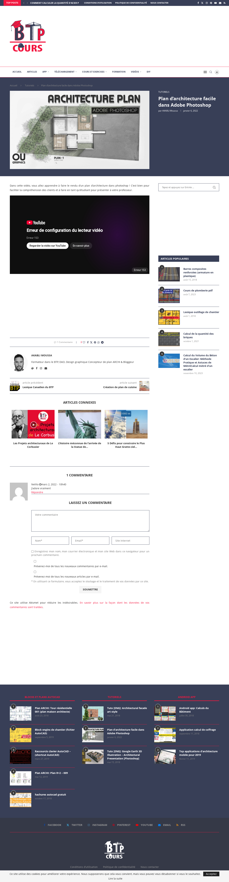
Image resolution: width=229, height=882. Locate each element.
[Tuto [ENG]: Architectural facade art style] (93, 713)
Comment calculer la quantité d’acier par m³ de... (60, 2)
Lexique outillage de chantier (201, 312)
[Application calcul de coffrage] (165, 735)
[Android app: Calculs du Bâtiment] (165, 713)
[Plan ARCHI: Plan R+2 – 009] (20, 778)
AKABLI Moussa (170, 110)
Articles (32, 71)
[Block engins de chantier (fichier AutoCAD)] (20, 735)
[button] (23, 3)
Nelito (34, 484)
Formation (119, 71)
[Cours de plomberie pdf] (169, 296)
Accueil (17, 71)
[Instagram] (207, 3)
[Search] (211, 72)
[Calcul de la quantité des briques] (169, 339)
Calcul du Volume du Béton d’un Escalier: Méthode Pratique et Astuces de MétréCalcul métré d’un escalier (200, 362)
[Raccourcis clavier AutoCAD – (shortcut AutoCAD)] (20, 757)
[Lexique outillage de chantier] (169, 317)
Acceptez (211, 874)
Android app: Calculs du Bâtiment (194, 709)
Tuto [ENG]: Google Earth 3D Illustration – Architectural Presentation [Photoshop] (124, 755)
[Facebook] (198, 3)
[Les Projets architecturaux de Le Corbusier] (33, 424)
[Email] (220, 3)
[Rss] (224, 3)
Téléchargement (64, 71)
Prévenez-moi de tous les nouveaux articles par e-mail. (66, 576)
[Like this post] (84, 342)
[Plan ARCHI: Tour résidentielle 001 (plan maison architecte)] (20, 713)
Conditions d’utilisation (98, 2)
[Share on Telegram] (102, 342)
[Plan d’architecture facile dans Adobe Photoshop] (93, 735)
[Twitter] (202, 3)
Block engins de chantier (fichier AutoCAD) (55, 731)
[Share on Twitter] (91, 342)
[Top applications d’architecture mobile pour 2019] (165, 757)
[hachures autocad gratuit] (20, 800)
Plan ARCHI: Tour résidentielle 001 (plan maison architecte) (53, 709)
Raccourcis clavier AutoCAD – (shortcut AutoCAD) (53, 753)
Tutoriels (29, 85)
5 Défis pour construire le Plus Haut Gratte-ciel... (126, 445)
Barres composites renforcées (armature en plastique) (198, 272)
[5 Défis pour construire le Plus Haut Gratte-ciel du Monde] (126, 424)
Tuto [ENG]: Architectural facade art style (127, 709)
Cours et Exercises (93, 71)
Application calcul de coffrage (197, 729)
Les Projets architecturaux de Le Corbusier (33, 445)
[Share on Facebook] (88, 342)
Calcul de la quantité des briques (198, 335)
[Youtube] (215, 3)
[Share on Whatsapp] (99, 342)
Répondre (37, 492)
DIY (148, 71)
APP (44, 71)
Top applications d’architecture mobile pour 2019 (198, 753)
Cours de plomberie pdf (198, 290)
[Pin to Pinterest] (95, 342)
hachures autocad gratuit (50, 794)
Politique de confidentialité (131, 2)
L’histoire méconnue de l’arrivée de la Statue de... (79, 445)
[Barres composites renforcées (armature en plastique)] (169, 274)
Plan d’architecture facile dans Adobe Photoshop (125, 731)
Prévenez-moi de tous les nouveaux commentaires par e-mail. (71, 566)
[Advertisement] (150, 36)
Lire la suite (115, 878)
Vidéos (135, 71)
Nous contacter (159, 2)
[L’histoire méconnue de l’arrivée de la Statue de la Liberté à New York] (79, 424)
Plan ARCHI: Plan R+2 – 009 (51, 773)
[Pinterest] (211, 3)
